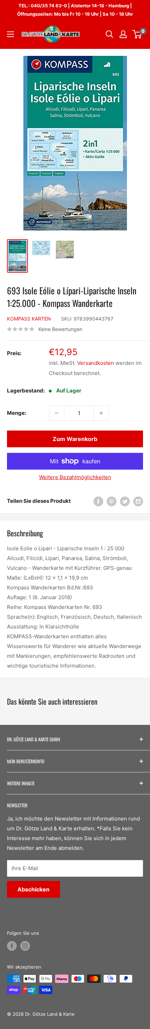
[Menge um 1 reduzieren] (56, 413)
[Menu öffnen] (10, 34)
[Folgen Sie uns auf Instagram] (25, 946)
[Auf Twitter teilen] (125, 501)
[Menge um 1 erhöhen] (101, 413)
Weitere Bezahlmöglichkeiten (75, 477)
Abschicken (33, 889)
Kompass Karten (29, 319)
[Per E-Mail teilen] (138, 501)
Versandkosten (95, 363)
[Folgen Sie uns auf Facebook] (12, 946)
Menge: (16, 413)
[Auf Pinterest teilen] (112, 501)
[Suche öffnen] (109, 34)
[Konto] (123, 34)
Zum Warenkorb (75, 438)
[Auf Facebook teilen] (98, 501)
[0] (137, 34)
